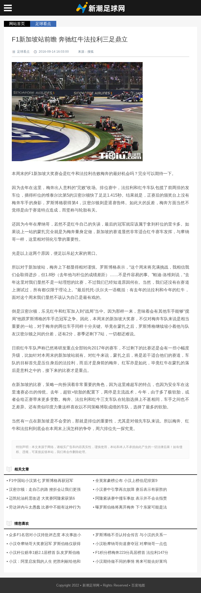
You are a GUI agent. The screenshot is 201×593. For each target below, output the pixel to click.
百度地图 (138, 585)
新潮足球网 (90, 585)
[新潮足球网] (100, 11)
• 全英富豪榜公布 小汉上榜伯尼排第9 (125, 480)
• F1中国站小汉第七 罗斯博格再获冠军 (40, 480)
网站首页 (17, 23)
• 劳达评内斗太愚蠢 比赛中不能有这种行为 (44, 507)
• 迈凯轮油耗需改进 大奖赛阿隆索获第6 (41, 498)
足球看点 (43, 23)
